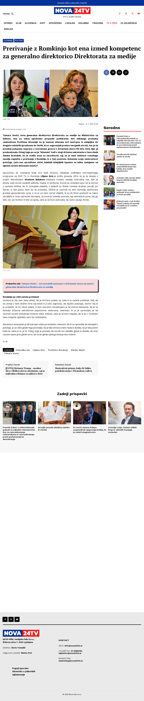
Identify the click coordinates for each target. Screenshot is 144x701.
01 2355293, (76, 651)
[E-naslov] (119, 72)
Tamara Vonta (11, 353)
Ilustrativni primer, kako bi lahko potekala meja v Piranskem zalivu (73, 369)
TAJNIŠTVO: (65, 651)
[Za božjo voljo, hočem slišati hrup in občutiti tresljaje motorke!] (109, 180)
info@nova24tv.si (73, 646)
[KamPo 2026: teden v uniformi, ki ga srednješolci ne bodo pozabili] (109, 192)
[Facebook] (119, 13)
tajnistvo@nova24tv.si (70, 653)
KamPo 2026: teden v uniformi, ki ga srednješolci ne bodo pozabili (128, 192)
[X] (132, 13)
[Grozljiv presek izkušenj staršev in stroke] (109, 155)
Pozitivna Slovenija (58, 350)
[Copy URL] (126, 72)
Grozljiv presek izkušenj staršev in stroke (127, 155)
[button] (9, 14)
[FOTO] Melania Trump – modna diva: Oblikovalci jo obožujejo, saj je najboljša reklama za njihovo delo (25, 371)
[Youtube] (138, 13)
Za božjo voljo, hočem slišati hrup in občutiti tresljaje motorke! (129, 180)
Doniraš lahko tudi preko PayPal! (72, 3)
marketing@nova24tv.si (71, 661)
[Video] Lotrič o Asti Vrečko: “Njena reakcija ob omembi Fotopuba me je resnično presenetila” (128, 204)
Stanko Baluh (78, 350)
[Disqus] (72, 491)
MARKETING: (65, 658)
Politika (19, 40)
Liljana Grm (39, 350)
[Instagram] (126, 13)
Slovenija (8, 40)
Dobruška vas (23, 350)
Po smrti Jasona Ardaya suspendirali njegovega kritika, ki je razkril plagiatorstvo (126, 167)
